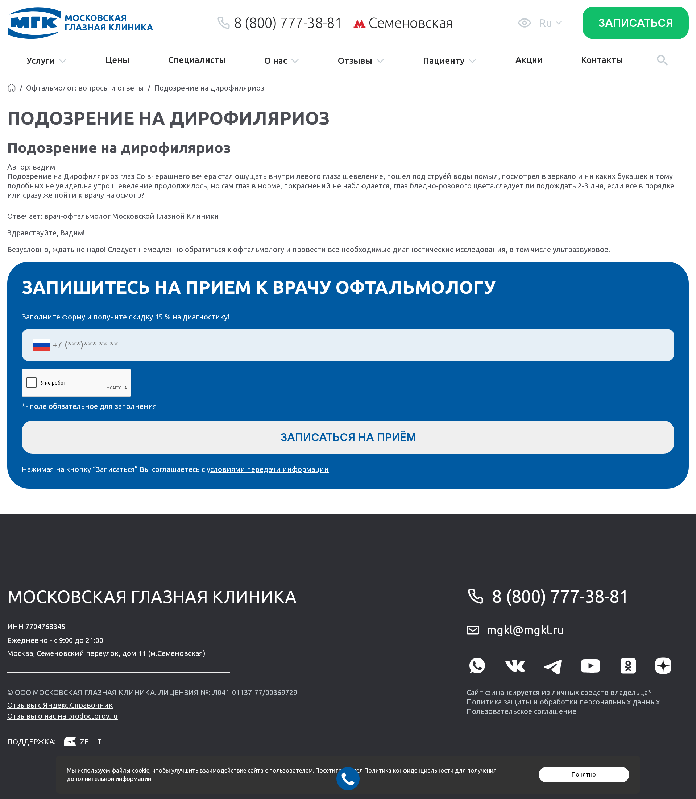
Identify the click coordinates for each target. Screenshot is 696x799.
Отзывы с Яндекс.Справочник (60, 705)
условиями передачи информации (268, 469)
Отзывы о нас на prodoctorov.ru (62, 716)
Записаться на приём (348, 437)
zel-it (91, 741)
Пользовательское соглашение (521, 711)
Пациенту (443, 61)
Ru (545, 23)
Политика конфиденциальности (408, 770)
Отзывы (355, 61)
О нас (275, 61)
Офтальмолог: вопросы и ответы (85, 88)
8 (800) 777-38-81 (288, 22)
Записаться (635, 22)
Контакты (602, 60)
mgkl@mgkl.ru (525, 629)
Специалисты (197, 60)
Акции (529, 60)
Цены (117, 60)
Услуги (40, 61)
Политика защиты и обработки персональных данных (563, 702)
